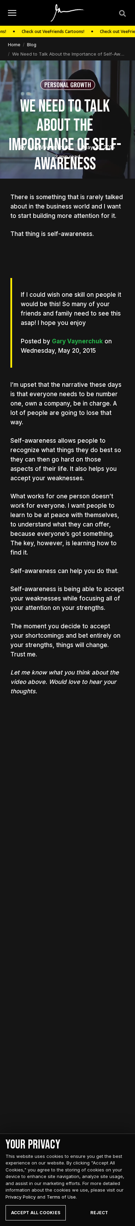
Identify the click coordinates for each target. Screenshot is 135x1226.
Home (14, 44)
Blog (31, 44)
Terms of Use (61, 1197)
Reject (99, 1212)
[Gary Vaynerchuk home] (67, 13)
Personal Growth (67, 84)
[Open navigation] (12, 13)
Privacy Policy (21, 1197)
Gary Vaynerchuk (77, 341)
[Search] (122, 13)
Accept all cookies (35, 1212)
